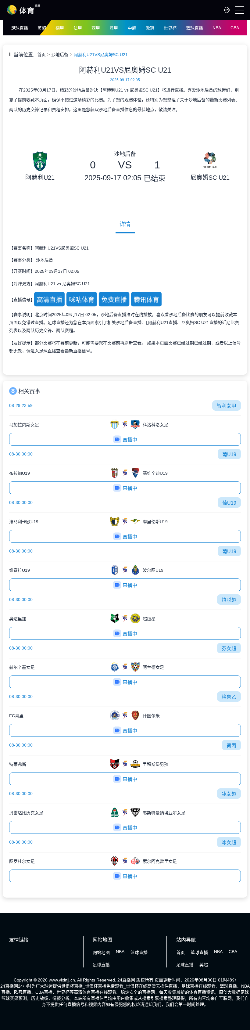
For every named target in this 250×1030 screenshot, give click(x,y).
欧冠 (150, 28)
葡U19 (229, 454)
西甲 (95, 28)
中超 (132, 28)
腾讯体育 (146, 299)
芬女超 (229, 648)
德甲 (59, 28)
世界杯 (170, 28)
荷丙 (231, 745)
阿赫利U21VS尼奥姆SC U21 (101, 54)
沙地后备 (59, 54)
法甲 (77, 28)
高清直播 (49, 299)
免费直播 (114, 299)
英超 (42, 28)
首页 (41, 54)
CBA (234, 27)
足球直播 (19, 28)
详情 (125, 224)
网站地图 (101, 952)
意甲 (113, 28)
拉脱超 (229, 600)
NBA (216, 27)
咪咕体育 (81, 299)
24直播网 (126, 980)
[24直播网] (23, 14)
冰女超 (229, 794)
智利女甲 (226, 406)
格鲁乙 (229, 697)
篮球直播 (194, 28)
